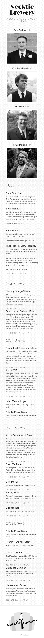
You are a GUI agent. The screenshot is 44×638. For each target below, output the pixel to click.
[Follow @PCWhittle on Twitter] (28, 106)
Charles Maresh (25, 635)
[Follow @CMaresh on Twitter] (30, 68)
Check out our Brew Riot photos (16, 274)
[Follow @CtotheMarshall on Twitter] (30, 145)
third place (29, 249)
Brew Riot (11, 193)
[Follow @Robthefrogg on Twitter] (29, 30)
